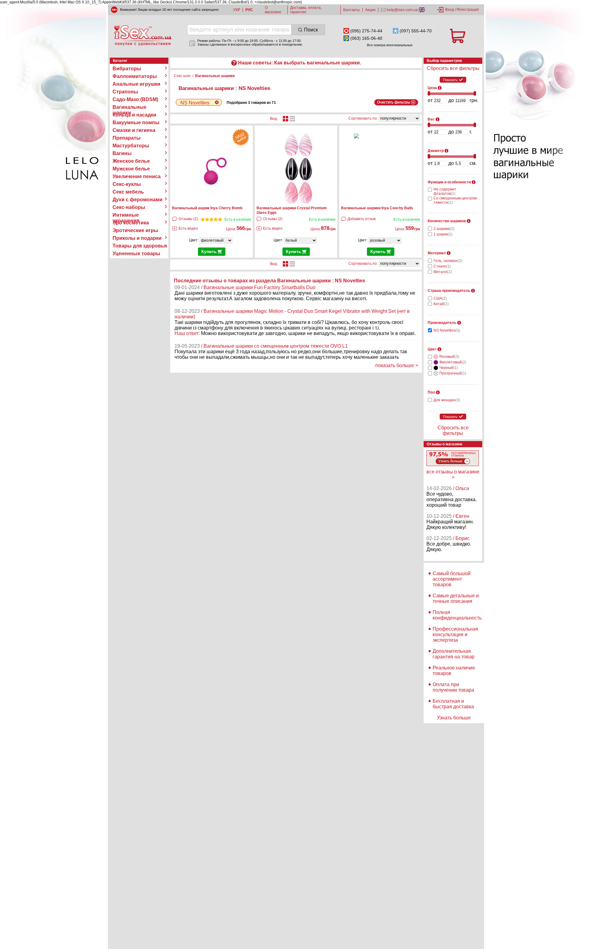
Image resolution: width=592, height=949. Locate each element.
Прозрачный (452, 373)
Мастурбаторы (131, 145)
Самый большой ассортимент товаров (452, 579)
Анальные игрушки (136, 84)
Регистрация (468, 9)
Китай (441, 304)
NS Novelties (447, 330)
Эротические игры (135, 230)
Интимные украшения (126, 215)
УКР (236, 10)
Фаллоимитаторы (135, 76)
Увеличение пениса (137, 176)
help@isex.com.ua (402, 10)
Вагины (122, 153)
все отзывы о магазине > (452, 474)
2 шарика (444, 229)
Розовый (449, 356)
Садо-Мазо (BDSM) (135, 99)
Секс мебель (128, 191)
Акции (370, 10)
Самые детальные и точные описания (456, 598)
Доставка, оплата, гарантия (306, 10)
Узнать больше (454, 717)
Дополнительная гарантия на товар (454, 653)
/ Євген (461, 516)
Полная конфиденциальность (457, 615)
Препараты (127, 138)
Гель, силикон (448, 261)
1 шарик (443, 234)
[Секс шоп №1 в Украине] (142, 35)
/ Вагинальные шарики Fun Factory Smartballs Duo (258, 287)
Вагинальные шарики (129, 107)
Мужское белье (131, 168)
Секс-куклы (127, 184)
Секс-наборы (129, 207)
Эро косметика (131, 222)
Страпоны (125, 91)
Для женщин (447, 400)
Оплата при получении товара (453, 687)
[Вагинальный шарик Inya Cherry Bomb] (214, 203)
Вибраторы (127, 68)
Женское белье (131, 161)
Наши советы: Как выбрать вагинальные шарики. (299, 62)
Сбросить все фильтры (453, 68)
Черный (448, 368)
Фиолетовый (452, 362)
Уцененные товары (136, 253)
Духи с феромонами (137, 199)
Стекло (442, 266)
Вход (449, 9)
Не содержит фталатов (445, 191)
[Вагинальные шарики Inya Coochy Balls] (356, 137)
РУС (249, 10)
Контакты (351, 10)
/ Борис (461, 538)
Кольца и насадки (134, 114)
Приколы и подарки (137, 238)
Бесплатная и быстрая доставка (453, 703)
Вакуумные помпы (136, 122)
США (440, 298)
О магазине (273, 10)
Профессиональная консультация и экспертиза (455, 634)
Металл (443, 272)
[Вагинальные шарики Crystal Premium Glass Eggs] (298, 203)
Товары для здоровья (140, 245)
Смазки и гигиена (134, 130)
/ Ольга (461, 488)
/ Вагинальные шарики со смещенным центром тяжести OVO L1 (274, 346)
